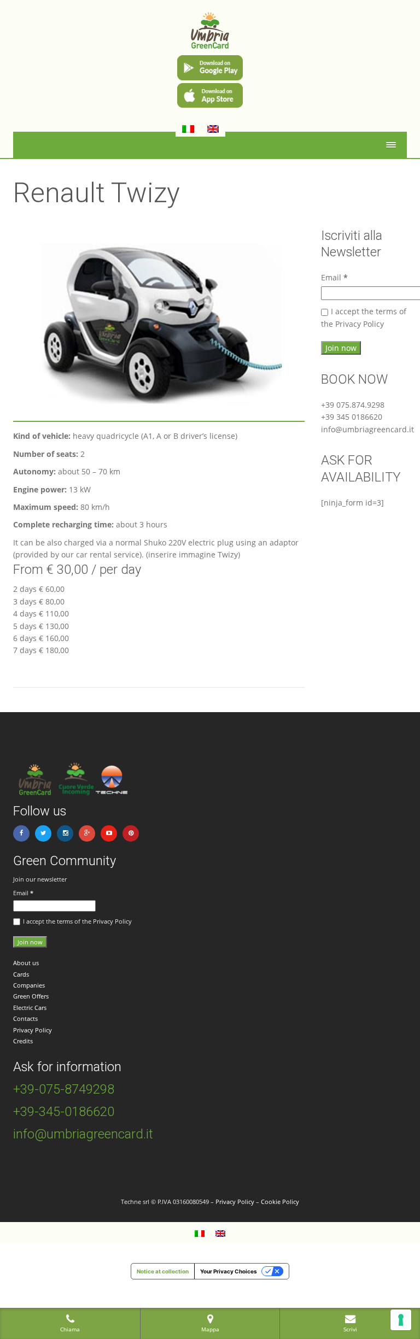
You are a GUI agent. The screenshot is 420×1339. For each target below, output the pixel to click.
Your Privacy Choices (228, 1271)
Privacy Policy (32, 1030)
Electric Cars (29, 1007)
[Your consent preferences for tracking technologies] (400, 1319)
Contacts (25, 1018)
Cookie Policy (280, 1201)
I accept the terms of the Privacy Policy (363, 317)
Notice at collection (163, 1271)
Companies (29, 985)
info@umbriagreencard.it (83, 1134)
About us (26, 963)
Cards (21, 974)
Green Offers (31, 996)
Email (334, 277)
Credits (23, 1041)
